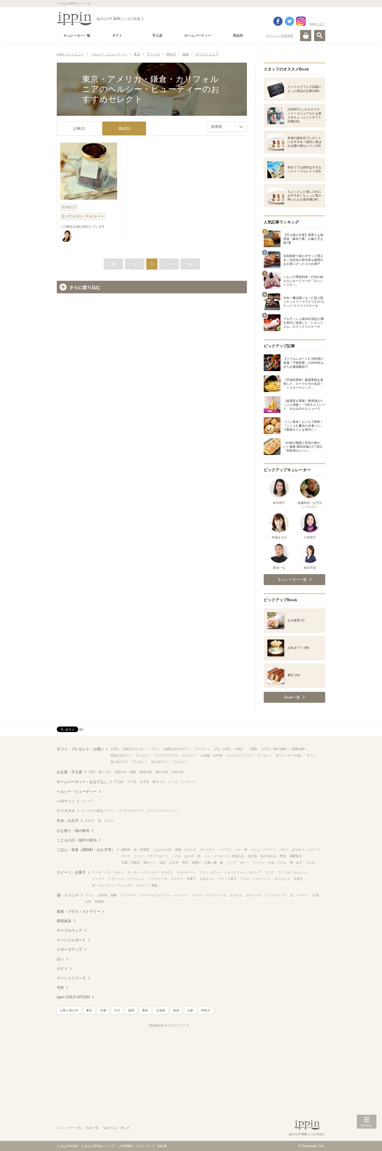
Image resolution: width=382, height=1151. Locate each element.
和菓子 (191, 878)
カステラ (177, 878)
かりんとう (282, 878)
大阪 (190, 1010)
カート (305, 35)
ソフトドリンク (275, 895)
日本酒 (102, 895)
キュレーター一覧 (69, 1127)
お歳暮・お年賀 (211, 755)
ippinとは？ (317, 23)
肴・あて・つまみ (302, 862)
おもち (109, 820)
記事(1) (79, 128)
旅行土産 (161, 771)
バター (283, 849)
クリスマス (66, 811)
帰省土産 (146, 771)
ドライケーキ (158, 878)
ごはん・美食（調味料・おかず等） (86, 850)
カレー (244, 862)
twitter (289, 21)
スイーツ (87, 801)
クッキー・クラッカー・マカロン (150, 872)
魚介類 (252, 856)
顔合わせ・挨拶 (125, 771)
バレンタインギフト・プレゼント (249, 755)
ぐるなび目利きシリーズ (98, 1146)
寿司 (185, 862)
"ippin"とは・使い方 (116, 1127)
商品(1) (124, 128)
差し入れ (104, 771)
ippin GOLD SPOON (73, 997)
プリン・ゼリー (210, 872)
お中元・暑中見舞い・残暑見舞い (284, 749)
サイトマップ (145, 1146)
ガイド (62, 968)
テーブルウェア (69, 930)
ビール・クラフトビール (209, 895)
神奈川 (205, 1010)
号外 (60, 987)
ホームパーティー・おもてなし (82, 782)
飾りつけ (159, 781)
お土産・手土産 (69, 772)
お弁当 (173, 862)
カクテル (236, 895)
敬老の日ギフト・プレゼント (130, 755)
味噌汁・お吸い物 (204, 862)
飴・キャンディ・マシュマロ (112, 885)
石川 (117, 1010)
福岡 (131, 1010)
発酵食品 (295, 856)
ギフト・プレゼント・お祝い (80, 749)
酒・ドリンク (68, 895)
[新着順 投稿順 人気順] (227, 126)
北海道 (160, 1010)
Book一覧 (92, 1127)
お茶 (88, 901)
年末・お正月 (68, 821)
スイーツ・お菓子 (71, 872)
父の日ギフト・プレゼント (169, 761)
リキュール (253, 895)
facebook (278, 21)
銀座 (176, 1010)
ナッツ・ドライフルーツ (151, 856)
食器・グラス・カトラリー (78, 911)
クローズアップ (69, 949)
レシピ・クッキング (182, 781)
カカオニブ (69, 207)
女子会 (144, 781)
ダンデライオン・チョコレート (82, 216)
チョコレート (186, 872)
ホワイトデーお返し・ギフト (296, 755)
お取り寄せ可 (69, 1010)
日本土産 (177, 771)
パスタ (176, 856)
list (81, 729)
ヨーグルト (207, 849)
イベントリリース (71, 978)
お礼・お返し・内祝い (229, 749)
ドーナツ (98, 878)
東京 (89, 1010)
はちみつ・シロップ (306, 849)
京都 (103, 1010)
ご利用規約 (125, 1146)
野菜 (283, 856)
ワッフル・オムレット (293, 872)
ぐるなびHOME (67, 1146)
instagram (301, 21)
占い (60, 959)
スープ (231, 862)
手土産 (118, 781)
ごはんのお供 (162, 849)
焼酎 (114, 895)
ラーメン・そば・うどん (269, 862)
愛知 (145, 1010)
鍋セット (149, 862)
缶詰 (162, 862)
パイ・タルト (114, 872)
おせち (89, 820)
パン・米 (241, 849)
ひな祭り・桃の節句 (73, 831)
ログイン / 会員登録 (279, 35)
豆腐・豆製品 (130, 862)
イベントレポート (71, 940)
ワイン (89, 895)
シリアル (225, 849)
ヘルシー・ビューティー (77, 791)
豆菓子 (298, 878)
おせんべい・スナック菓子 (218, 878)
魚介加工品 (268, 856)
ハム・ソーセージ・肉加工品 (224, 856)
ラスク (269, 872)
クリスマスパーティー (162, 810)
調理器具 (64, 921)
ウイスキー (128, 895)
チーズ (126, 856)
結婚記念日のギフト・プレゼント (187, 749)
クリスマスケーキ (131, 810)
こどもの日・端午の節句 (77, 840)
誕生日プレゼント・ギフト (141, 749)
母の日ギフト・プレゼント (128, 761)
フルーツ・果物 (146, 885)
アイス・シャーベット (255, 878)
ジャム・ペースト (263, 849)
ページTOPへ (366, 1138)
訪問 (92, 771)
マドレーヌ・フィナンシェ (126, 878)
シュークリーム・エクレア (242, 872)
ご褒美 (252, 749)
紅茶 (316, 895)
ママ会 (131, 781)
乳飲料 (99, 901)
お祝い (115, 749)
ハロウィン (66, 801)
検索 (319, 35)
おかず (189, 856)
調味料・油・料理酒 (135, 849)
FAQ (160, 1146)
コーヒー (303, 895)
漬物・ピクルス (185, 849)
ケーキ (97, 872)
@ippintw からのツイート (169, 1025)
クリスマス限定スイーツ (98, 810)
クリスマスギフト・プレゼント (175, 755)
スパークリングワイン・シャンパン (164, 895)
